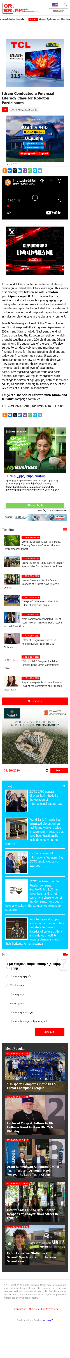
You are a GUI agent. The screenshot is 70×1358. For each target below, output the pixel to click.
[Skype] (35, 170)
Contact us (20, 1309)
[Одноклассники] (5, 170)
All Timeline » (35, 701)
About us (34, 1309)
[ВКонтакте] (10, 170)
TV (5, 109)
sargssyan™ (47, 1320)
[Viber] (25, 170)
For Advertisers (49, 1309)
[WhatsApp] (30, 170)
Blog (8, 786)
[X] (15, 170)
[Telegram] (40, 170)
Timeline (8, 529)
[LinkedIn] (20, 170)
